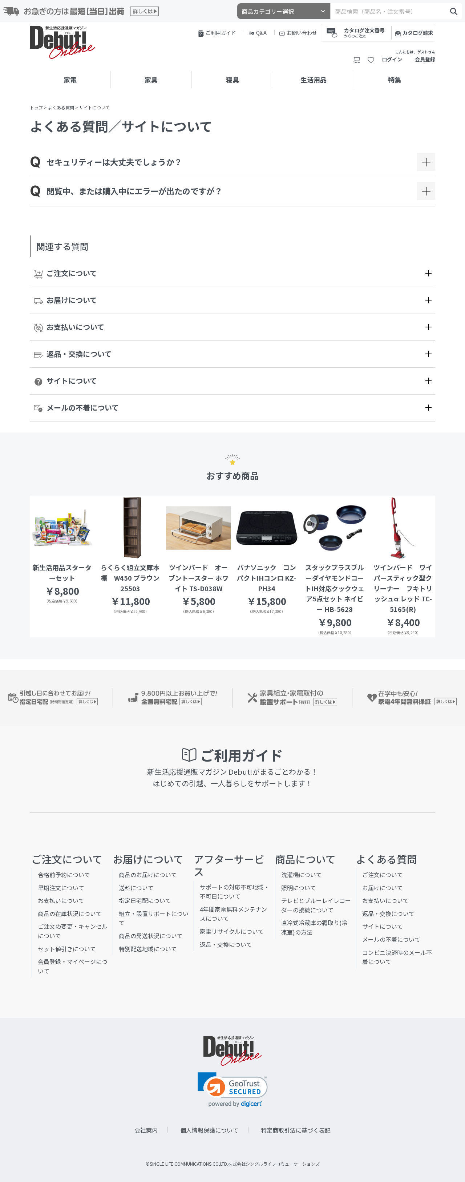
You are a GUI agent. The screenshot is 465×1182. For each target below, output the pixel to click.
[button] (232, 1090)
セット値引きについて (67, 948)
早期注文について (61, 887)
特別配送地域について (148, 948)
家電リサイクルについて (232, 931)
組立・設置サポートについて (154, 918)
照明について (298, 887)
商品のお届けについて (148, 874)
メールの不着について (82, 407)
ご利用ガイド (221, 32)
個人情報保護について (209, 1130)
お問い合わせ (302, 32)
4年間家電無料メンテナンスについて (233, 914)
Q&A (261, 32)
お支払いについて (75, 327)
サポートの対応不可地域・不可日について (235, 892)
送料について (136, 887)
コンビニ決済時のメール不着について (397, 957)
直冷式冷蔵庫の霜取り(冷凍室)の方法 (314, 927)
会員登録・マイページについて (73, 966)
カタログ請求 (418, 32)
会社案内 (146, 1130)
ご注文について (71, 273)
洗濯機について (301, 874)
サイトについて (71, 380)
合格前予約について (64, 874)
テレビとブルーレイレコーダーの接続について (316, 905)
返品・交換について (79, 353)
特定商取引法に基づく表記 (296, 1130)
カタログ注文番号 (364, 32)
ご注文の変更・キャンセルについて (73, 931)
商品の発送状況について (151, 935)
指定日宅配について (145, 900)
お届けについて (71, 300)
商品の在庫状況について (70, 913)
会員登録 (425, 59)
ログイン (392, 59)
